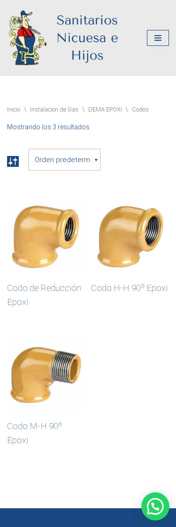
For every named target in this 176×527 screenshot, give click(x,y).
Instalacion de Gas (54, 109)
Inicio (13, 109)
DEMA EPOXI (105, 109)
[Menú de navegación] (158, 38)
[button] (155, 506)
